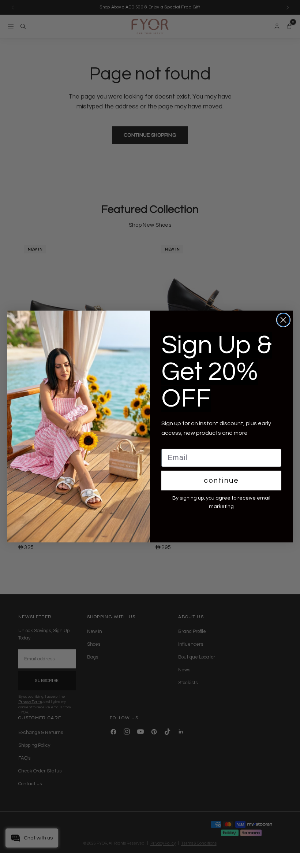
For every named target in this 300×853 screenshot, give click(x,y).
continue (221, 480)
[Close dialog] (283, 320)
